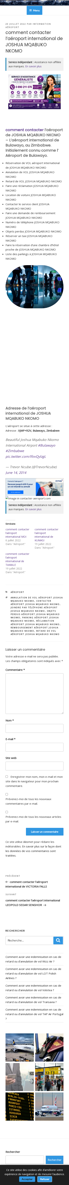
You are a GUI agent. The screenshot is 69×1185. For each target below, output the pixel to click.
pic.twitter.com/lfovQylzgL (26, 456)
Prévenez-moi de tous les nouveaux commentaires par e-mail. (28, 801)
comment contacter (25, 129)
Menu (36, 10)
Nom (10, 720)
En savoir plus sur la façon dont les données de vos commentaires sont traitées (33, 850)
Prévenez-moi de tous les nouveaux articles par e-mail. (33, 819)
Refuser (44, 1179)
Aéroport (17, 592)
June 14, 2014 (16, 472)
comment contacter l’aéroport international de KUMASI (46, 535)
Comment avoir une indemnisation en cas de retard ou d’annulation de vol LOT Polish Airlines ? (33, 973)
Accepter (27, 1179)
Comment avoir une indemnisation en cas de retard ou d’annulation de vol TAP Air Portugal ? (34, 1014)
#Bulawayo (46, 445)
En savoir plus (33, 66)
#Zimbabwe (15, 451)
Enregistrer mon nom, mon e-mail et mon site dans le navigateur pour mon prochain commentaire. (34, 781)
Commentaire (15, 670)
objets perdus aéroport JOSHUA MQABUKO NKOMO (35, 614)
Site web (11, 758)
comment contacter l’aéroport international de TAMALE (17, 559)
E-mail (10, 739)
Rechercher (13, 1152)
